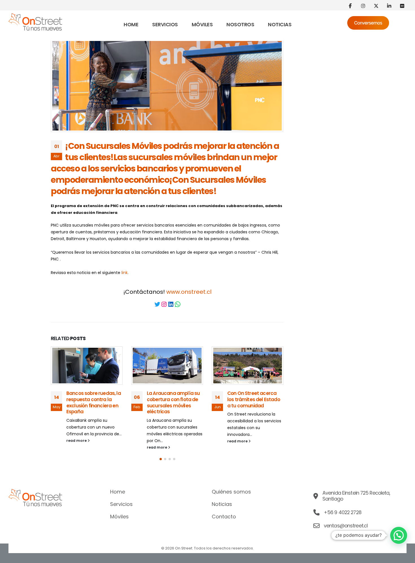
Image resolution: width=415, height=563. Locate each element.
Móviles (202, 24)
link (124, 272)
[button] (160, 459)
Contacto (224, 516)
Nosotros (240, 24)
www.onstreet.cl (188, 292)
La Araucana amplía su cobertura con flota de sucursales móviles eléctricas (173, 402)
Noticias (279, 24)
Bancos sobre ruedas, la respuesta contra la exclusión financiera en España (93, 402)
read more (77, 440)
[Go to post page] (87, 365)
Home (131, 24)
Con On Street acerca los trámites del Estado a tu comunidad (253, 399)
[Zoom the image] (35, 16)
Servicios (165, 24)
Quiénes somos (231, 492)
